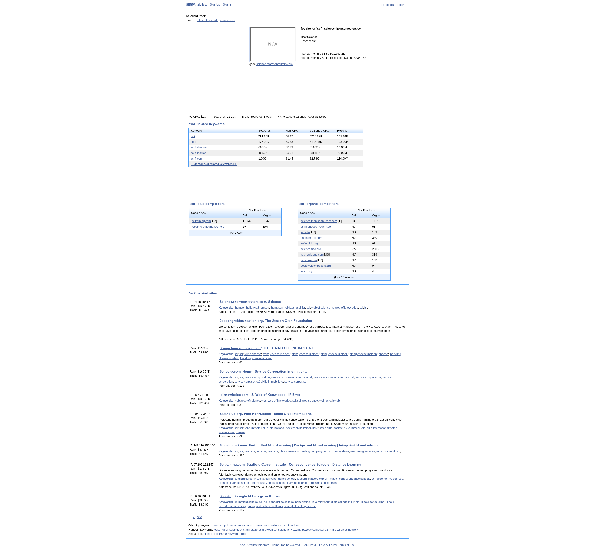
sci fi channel (199, 147)
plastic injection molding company (301, 451)
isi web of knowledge (345, 307)
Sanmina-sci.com (233, 445)
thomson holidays (246, 307)
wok (321, 400)
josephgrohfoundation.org (208, 226)
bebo (249, 525)
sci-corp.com (309, 260)
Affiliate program (258, 545)
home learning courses (293, 483)
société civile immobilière (267, 381)
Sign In (227, 4)
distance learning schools (235, 483)
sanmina (249, 451)
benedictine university (309, 502)
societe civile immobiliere (350, 428)
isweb (336, 400)
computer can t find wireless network (335, 529)
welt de (218, 525)
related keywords (207, 20)
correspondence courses (387, 478)
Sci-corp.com (230, 371)
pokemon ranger (234, 525)
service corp (242, 381)
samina (261, 451)
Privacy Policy (328, 545)
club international (378, 428)
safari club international (270, 428)
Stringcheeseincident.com (240, 348)
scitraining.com (201, 221)
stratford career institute (249, 478)
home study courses (265, 483)
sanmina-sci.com (311, 238)
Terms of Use (346, 545)
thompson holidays (282, 307)
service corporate (295, 381)
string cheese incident (276, 354)
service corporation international (291, 377)
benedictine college (281, 502)
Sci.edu (225, 496)
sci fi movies (198, 153)
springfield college (246, 502)
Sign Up (215, 4)
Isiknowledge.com (234, 394)
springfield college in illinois (341, 502)
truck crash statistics (248, 529)
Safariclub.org (231, 414)
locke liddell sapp (225, 529)
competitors (227, 20)
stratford (302, 478)
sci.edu (305, 232)
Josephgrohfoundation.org (241, 321)
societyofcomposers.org (316, 265)
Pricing (401, 5)
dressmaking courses (323, 483)
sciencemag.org (311, 249)
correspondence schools (354, 478)
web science (310, 400)
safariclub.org (309, 243)
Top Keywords (290, 545)
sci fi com (196, 158)
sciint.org (306, 271)
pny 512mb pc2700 (299, 529)
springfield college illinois (300, 506)
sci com (328, 451)
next (199, 517)
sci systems (342, 451)
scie (328, 400)
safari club (325, 428)
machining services (362, 451)
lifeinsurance (261, 525)
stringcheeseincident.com (317, 226)
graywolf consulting (274, 529)
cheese (383, 354)
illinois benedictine (372, 502)
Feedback (387, 5)
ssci (298, 307)
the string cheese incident (256, 358)
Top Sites (309, 545)
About (243, 545)
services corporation (257, 377)
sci (193, 136)
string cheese (252, 354)
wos (264, 400)
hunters (240, 432)
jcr (303, 307)
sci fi (193, 141)
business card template (284, 525)
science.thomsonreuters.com (274, 64)
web (237, 400)
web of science (320, 307)
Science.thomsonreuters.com (243, 301)
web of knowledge (279, 400)
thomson (263, 307)
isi (365, 307)
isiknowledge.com (312, 254)
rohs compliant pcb (388, 451)
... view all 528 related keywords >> (214, 164)
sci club (249, 428)
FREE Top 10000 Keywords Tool (225, 534)
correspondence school (280, 478)
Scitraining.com (232, 464)
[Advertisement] (215, 56)
